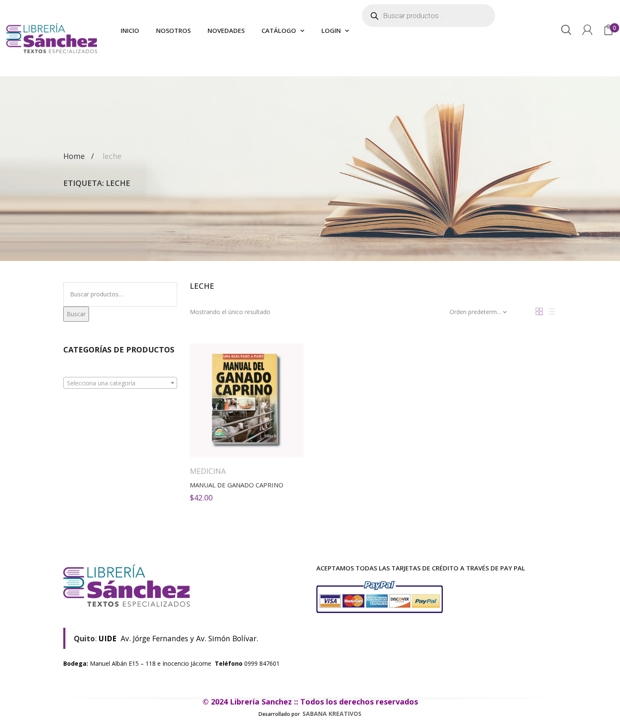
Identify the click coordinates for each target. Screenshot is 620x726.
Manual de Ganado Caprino (236, 485)
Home (74, 156)
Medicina (208, 471)
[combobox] (120, 383)
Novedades (226, 30)
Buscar (76, 314)
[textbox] (120, 383)
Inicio (130, 30)
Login (331, 30)
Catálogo (278, 30)
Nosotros (173, 30)
